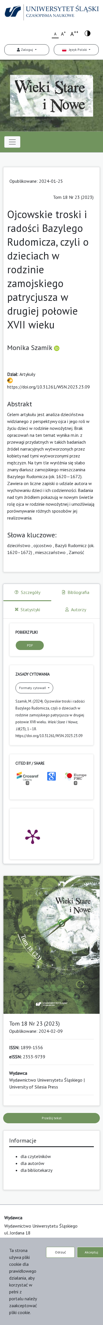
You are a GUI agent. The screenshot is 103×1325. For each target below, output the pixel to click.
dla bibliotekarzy (36, 1170)
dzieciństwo (18, 545)
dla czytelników (36, 1156)
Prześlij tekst (52, 1118)
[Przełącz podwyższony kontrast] (87, 33)
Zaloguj (27, 49)
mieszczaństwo (50, 552)
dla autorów (32, 1163)
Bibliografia (78, 592)
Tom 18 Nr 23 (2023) (73, 197)
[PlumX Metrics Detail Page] (32, 836)
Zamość (76, 552)
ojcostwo (42, 545)
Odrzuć (60, 1252)
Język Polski (77, 49)
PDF (30, 645)
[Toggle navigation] (12, 142)
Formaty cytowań (33, 688)
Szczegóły (30, 592)
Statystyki (30, 609)
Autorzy (78, 609)
